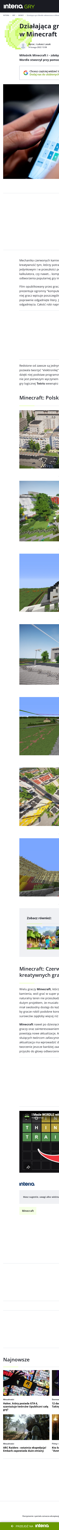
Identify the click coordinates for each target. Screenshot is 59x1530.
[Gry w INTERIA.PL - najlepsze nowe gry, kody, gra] (29, 6)
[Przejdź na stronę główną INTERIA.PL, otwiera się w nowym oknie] (13, 6)
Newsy (21, 15)
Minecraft (28, 1211)
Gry (13, 15)
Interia (6, 15)
